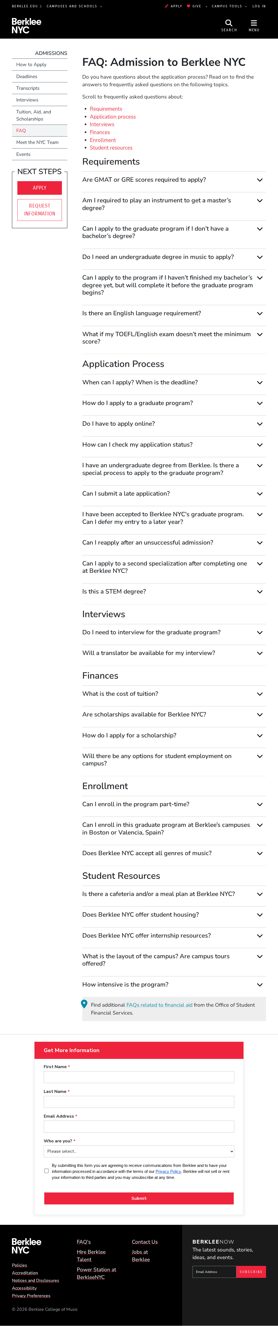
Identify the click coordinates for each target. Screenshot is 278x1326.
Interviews (102, 124)
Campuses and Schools (73, 6)
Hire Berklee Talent (91, 1255)
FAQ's (84, 1241)
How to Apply (31, 64)
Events (23, 154)
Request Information (39, 210)
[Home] (36, 1246)
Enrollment (103, 140)
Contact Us (145, 1241)
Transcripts (27, 88)
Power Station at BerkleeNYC (96, 1273)
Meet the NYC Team (37, 142)
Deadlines (26, 76)
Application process (113, 116)
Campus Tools (228, 6)
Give (196, 6)
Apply (176, 6)
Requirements (106, 108)
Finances (100, 132)
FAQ (21, 130)
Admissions (51, 53)
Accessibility (24, 1288)
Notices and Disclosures (35, 1281)
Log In (259, 6)
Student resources (111, 147)
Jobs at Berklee (141, 1255)
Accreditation (25, 1273)
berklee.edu (25, 6)
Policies (19, 1265)
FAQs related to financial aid (159, 1005)
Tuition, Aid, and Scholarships (33, 115)
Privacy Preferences (31, 1296)
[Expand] (259, 180)
